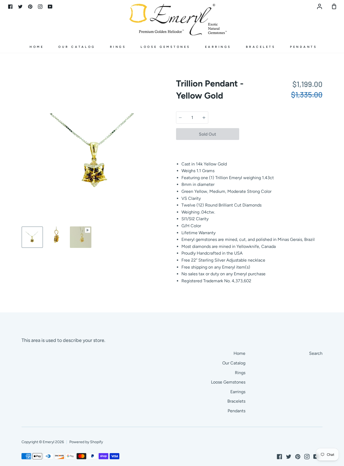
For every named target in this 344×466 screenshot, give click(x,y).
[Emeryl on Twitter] (288, 456)
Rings (118, 47)
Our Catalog (76, 47)
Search (315, 353)
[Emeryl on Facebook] (279, 456)
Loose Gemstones (166, 47)
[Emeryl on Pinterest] (297, 456)
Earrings (218, 47)
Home (37, 47)
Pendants (303, 47)
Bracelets (261, 47)
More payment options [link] (280, 146)
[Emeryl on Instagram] (307, 456)
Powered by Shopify (86, 442)
